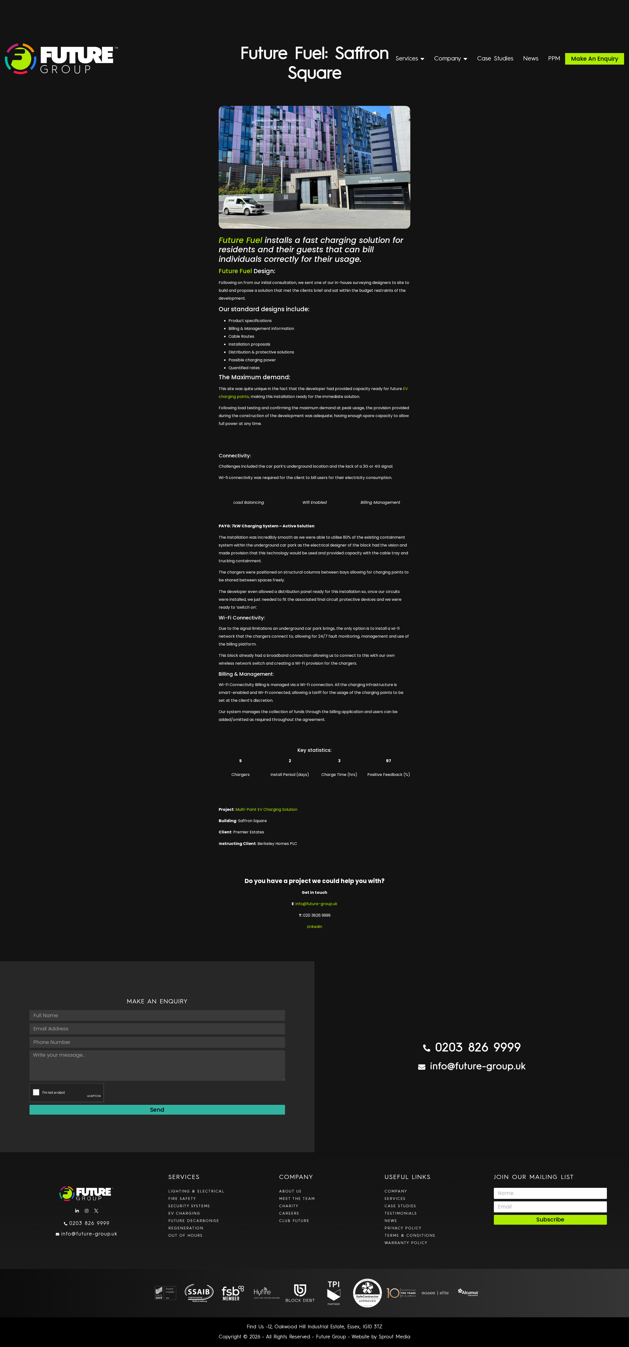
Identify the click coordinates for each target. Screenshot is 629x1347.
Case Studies (495, 59)
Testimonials (401, 1214)
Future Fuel (240, 240)
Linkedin (314, 926)
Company (447, 59)
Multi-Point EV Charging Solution (266, 809)
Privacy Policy (403, 1228)
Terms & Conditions (410, 1236)
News (530, 59)
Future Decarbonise (193, 1221)
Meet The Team (297, 1199)
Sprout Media (394, 1337)
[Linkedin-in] (77, 1211)
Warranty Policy (406, 1243)
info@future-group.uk (316, 904)
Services (407, 59)
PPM (554, 59)
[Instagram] (86, 1211)
